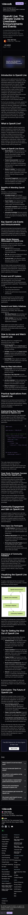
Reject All (3, 912)
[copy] (25, 426)
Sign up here (14, 748)
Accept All (9, 912)
